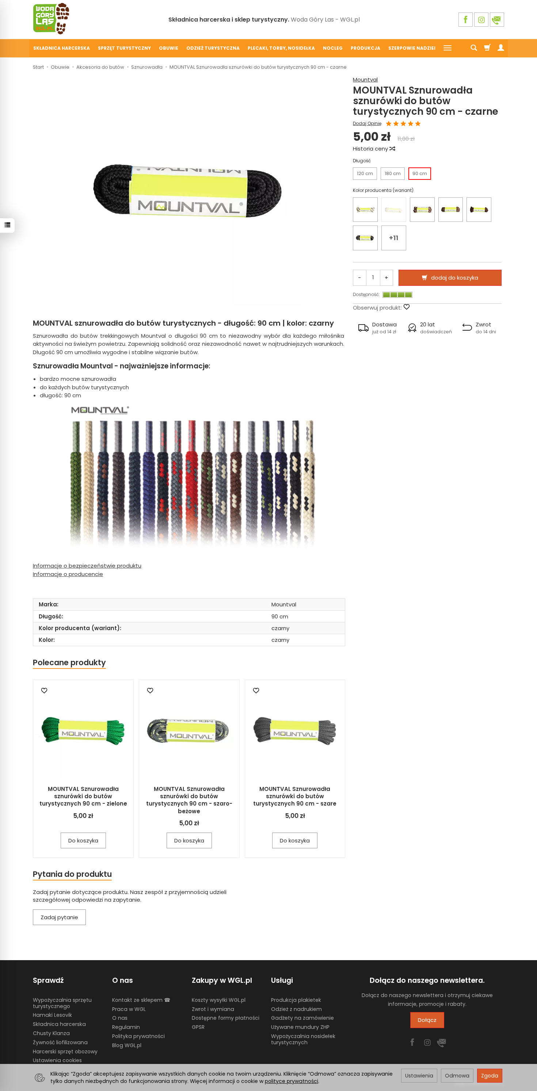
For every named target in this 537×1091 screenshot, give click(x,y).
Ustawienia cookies (57, 1060)
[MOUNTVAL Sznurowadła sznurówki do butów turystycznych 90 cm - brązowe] (478, 209)
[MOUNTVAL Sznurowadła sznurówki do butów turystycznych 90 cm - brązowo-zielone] (450, 209)
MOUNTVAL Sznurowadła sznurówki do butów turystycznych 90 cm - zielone (83, 796)
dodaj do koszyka (454, 277)
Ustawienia (419, 1075)
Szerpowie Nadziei (411, 48)
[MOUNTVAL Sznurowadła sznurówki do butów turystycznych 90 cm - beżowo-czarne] (365, 209)
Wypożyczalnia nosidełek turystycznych (303, 1039)
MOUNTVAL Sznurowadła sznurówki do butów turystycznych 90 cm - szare (294, 796)
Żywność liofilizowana (60, 1042)
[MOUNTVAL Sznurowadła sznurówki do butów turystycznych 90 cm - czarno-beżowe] (365, 238)
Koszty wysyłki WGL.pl (218, 1000)
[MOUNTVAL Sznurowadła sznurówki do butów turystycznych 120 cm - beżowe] (393, 209)
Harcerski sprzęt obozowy (65, 1051)
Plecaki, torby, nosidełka (281, 48)
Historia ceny (371, 148)
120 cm (365, 173)
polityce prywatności (291, 1081)
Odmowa (457, 1075)
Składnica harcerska (61, 48)
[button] (377, 328)
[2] (396, 124)
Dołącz (427, 1020)
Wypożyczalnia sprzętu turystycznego (62, 1003)
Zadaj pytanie (59, 917)
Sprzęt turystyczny (124, 48)
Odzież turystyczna (213, 48)
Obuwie (168, 48)
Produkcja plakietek (296, 1000)
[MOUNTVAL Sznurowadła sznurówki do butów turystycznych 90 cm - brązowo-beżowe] (422, 209)
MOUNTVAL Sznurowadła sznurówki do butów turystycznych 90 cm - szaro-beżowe (189, 800)
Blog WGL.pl (126, 1045)
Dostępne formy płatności (225, 1018)
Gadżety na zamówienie (302, 1018)
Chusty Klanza (51, 1033)
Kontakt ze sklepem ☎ (141, 1000)
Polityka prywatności (138, 1036)
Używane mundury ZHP (300, 1027)
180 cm (393, 173)
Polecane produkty (69, 662)
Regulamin (126, 1027)
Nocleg (333, 48)
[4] (410, 124)
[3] (403, 124)
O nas (119, 1018)
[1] (388, 124)
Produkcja (365, 48)
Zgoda (489, 1075)
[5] (418, 124)
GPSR (198, 1027)
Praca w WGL (129, 1009)
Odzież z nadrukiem (296, 1009)
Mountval (365, 79)
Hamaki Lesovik (52, 1015)
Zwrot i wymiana (213, 1009)
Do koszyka (83, 840)
